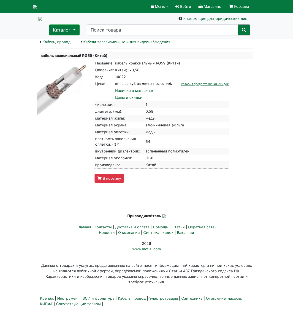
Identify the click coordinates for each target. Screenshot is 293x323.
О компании (129, 232)
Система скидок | (160, 232)
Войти (185, 6)
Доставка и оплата (132, 227)
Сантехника (192, 298)
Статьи (178, 227)
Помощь (160, 227)
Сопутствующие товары (78, 304)
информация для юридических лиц (215, 18)
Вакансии (185, 232)
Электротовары (163, 298)
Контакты (103, 227)
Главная (84, 227)
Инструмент (68, 298)
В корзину (111, 178)
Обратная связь (202, 227)
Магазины (212, 6)
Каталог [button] (62, 30)
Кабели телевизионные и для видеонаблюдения (126, 42)
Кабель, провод (57, 42)
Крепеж (47, 298)
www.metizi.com (146, 249)
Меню (159, 6)
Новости (107, 232)
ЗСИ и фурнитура (98, 298)
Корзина (241, 6)
